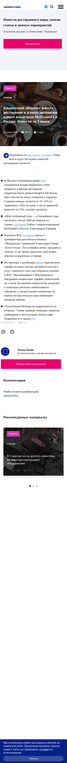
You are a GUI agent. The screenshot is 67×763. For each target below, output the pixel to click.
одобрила (29, 235)
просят (39, 262)
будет (43, 180)
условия (44, 749)
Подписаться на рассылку (31, 364)
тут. (33, 318)
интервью (20, 224)
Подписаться (32, 43)
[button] (30, 486)
